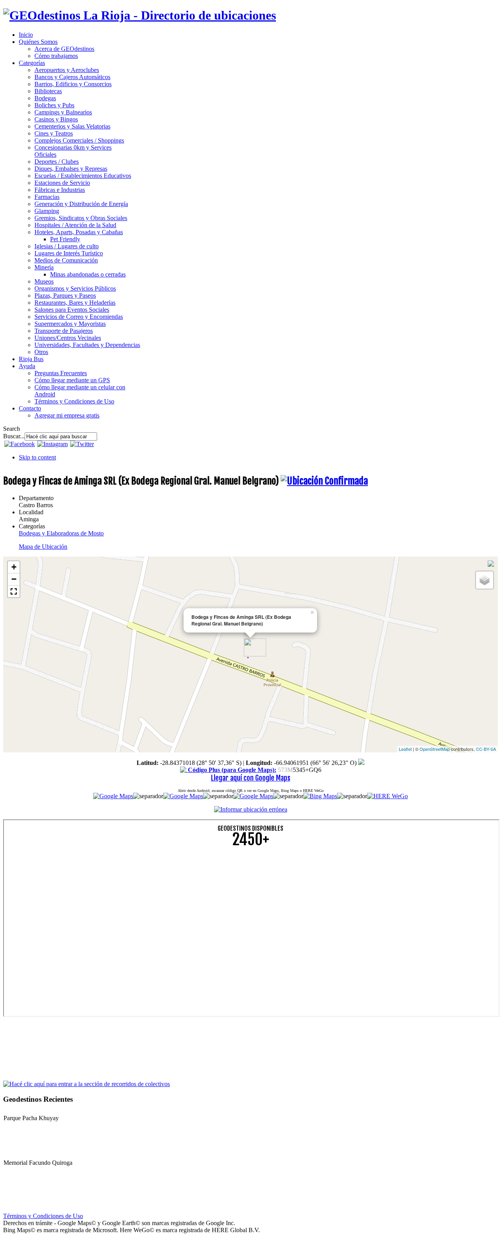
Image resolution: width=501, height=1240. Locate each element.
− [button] (13, 579)
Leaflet (405, 749)
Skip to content (37, 457)
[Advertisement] (238, 909)
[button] (14, 591)
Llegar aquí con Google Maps (250, 778)
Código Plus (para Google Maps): (231, 769)
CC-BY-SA (486, 749)
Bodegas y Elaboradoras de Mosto (61, 533)
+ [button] (13, 567)
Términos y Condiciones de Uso (43, 1216)
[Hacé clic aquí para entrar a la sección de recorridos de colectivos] (86, 1083)
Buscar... (14, 436)
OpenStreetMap (435, 749)
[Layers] (484, 580)
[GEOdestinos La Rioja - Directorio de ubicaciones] (139, 15)
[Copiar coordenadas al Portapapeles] (361, 762)
